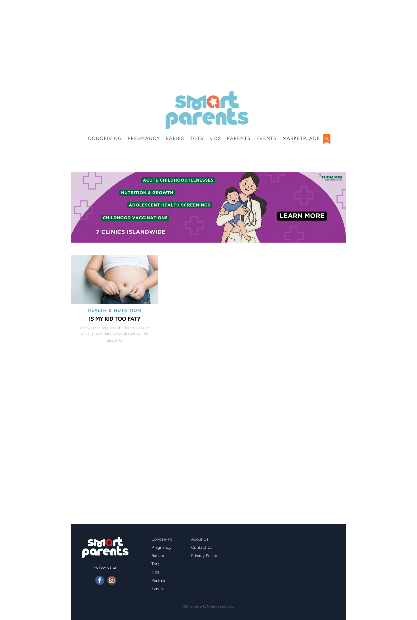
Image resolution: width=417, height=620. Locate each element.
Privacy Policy (204, 555)
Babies (175, 138)
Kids (215, 138)
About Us (200, 539)
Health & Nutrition (115, 310)
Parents (239, 138)
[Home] (206, 110)
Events (266, 138)
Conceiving (105, 138)
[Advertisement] (208, 45)
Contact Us (202, 547)
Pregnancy (144, 138)
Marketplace (301, 138)
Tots (197, 138)
